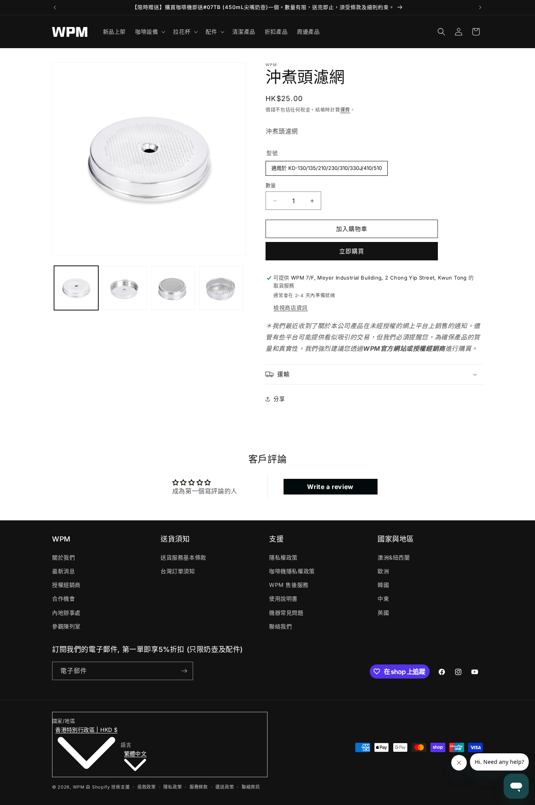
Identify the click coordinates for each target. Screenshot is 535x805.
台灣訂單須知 (178, 571)
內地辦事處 (66, 612)
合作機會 (63, 598)
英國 (383, 612)
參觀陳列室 (66, 626)
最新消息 (63, 571)
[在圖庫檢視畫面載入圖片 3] (173, 288)
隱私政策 (172, 787)
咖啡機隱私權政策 (292, 571)
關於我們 (63, 557)
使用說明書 (283, 598)
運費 (345, 110)
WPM (79, 787)
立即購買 (351, 251)
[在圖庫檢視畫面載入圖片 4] (221, 288)
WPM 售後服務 (289, 584)
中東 (383, 598)
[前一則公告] (54, 7)
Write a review (330, 487)
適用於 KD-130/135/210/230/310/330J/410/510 (326, 166)
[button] (149, 31)
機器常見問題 (286, 612)
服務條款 (199, 787)
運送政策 (224, 787)
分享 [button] (279, 398)
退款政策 (146, 787)
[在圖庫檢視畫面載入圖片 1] (76, 288)
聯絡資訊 (251, 787)
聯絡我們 (280, 626)
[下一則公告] (480, 7)
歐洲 (383, 571)
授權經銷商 (66, 584)
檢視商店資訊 (290, 307)
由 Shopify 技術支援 (108, 787)
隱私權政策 (283, 557)
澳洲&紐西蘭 (394, 557)
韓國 (383, 584)
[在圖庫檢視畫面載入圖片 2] (124, 288)
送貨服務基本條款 (183, 557)
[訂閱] (184, 671)
